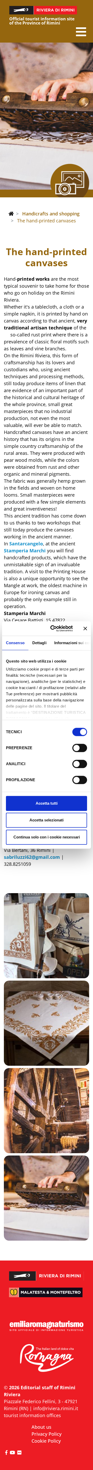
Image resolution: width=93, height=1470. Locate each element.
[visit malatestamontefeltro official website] (46, 1296)
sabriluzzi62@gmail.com (32, 857)
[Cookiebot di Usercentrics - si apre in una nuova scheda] (53, 628)
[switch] (79, 748)
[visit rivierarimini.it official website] (46, 1273)
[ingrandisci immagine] (46, 935)
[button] (81, 32)
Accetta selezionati (46, 820)
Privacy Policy (46, 1434)
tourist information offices (32, 1415)
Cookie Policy (46, 1441)
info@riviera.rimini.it (55, 1408)
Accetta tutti (47, 803)
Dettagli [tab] (39, 643)
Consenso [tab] (15, 643)
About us (41, 1427)
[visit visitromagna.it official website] (46, 1358)
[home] (11, 214)
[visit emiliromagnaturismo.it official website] (46, 1326)
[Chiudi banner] (85, 628)
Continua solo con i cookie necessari (46, 837)
